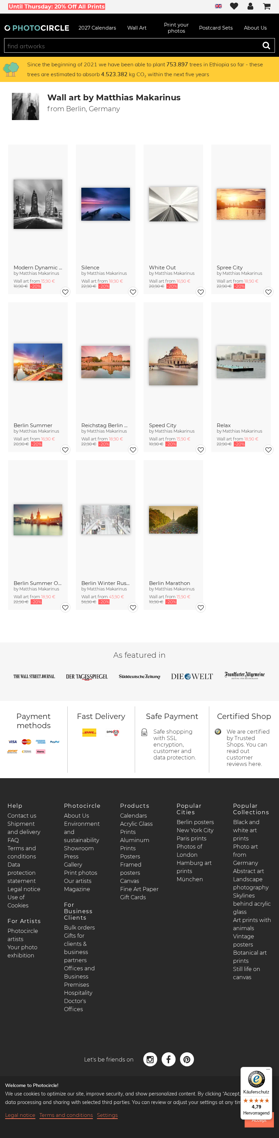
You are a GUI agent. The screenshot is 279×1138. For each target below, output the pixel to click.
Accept (259, 1120)
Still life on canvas (246, 973)
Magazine (77, 889)
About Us (76, 816)
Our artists (78, 881)
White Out (162, 267)
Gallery (73, 864)
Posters (130, 856)
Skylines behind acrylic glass (252, 903)
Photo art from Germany (245, 854)
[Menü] (268, 1071)
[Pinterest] (187, 1059)
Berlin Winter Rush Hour (105, 583)
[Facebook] (169, 1059)
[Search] (266, 45)
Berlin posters (195, 822)
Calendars (133, 816)
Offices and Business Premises (79, 976)
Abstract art (248, 871)
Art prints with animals (252, 924)
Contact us (21, 816)
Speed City (162, 425)
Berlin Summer (33, 425)
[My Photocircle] (250, 7)
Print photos (80, 873)
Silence (90, 267)
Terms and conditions (66, 1115)
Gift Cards (133, 897)
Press (71, 856)
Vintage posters (243, 940)
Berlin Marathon (169, 583)
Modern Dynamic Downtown (38, 267)
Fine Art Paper (139, 889)
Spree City (230, 267)
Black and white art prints (246, 830)
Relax (224, 425)
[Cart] (267, 7)
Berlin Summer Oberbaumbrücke (38, 583)
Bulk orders (79, 927)
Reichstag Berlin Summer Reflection (105, 425)
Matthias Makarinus (39, 273)
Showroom (79, 848)
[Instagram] (151, 1059)
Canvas (129, 881)
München (190, 879)
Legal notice (23, 889)
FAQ (13, 840)
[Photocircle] (36, 27)
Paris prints (192, 838)
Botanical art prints (250, 957)
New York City (195, 830)
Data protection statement (21, 872)
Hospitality (78, 993)
